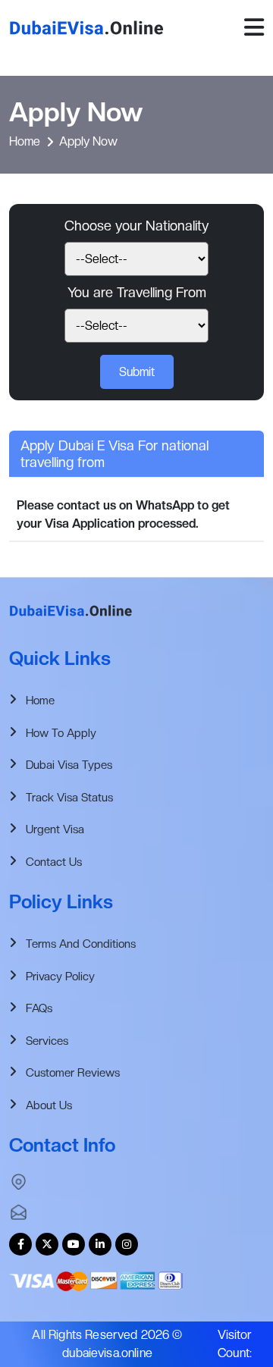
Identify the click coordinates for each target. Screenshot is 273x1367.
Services (47, 1041)
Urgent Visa (55, 829)
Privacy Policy (60, 976)
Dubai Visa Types (69, 765)
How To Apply (61, 733)
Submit (137, 372)
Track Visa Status (69, 797)
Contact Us (54, 862)
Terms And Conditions (81, 944)
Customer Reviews (73, 1073)
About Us (49, 1105)
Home (24, 141)
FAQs (39, 1008)
